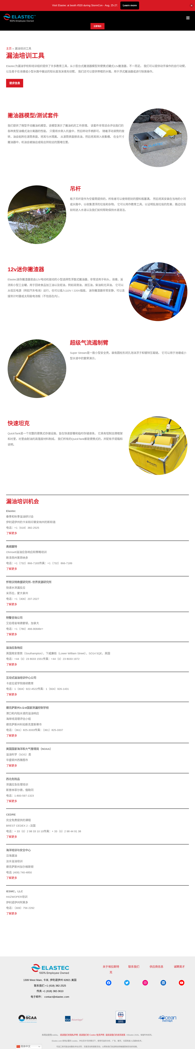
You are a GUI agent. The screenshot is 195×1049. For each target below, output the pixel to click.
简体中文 (25, 1046)
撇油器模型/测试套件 (33, 115)
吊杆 (75, 189)
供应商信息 (156, 966)
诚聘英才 (179, 966)
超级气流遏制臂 (89, 343)
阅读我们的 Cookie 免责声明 (91, 1035)
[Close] (191, 5)
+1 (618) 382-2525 (55, 985)
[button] (97, 26)
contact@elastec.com (56, 996)
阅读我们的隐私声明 (69, 1035)
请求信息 (14, 83)
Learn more (130, 5)
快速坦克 (19, 423)
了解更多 (11, 533)
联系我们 (133, 966)
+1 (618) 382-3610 (53, 991)
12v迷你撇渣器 (26, 269)
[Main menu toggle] (188, 18)
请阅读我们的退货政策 (115, 1035)
